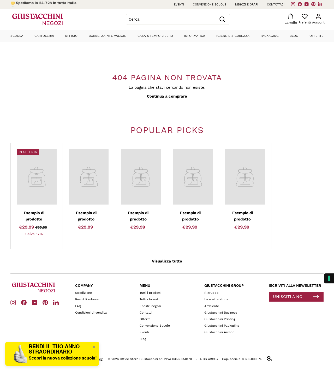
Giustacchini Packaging (221, 325)
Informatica (194, 36)
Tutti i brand (149, 299)
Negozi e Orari (246, 4)
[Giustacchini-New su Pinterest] (45, 302)
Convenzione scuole (209, 4)
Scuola (16, 36)
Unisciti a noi (288, 296)
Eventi (179, 4)
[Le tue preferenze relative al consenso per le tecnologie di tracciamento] (329, 278)
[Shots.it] (272, 359)
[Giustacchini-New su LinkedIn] (56, 302)
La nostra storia (216, 299)
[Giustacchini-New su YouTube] (34, 302)
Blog (294, 36)
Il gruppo (211, 293)
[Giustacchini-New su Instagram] (13, 302)
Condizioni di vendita (91, 312)
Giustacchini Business (220, 312)
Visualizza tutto (167, 261)
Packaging (270, 36)
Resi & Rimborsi (87, 299)
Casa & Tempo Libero (155, 36)
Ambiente (211, 306)
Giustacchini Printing (219, 319)
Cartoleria (44, 36)
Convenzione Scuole (155, 325)
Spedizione (83, 293)
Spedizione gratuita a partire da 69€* (49, 4)
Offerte (316, 36)
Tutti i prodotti (150, 293)
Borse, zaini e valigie (107, 36)
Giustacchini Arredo (219, 332)
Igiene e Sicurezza (232, 36)
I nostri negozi (150, 306)
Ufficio (71, 36)
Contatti (146, 312)
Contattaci (275, 4)
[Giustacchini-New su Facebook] (24, 302)
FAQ (78, 306)
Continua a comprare (167, 96)
